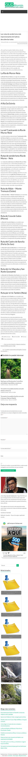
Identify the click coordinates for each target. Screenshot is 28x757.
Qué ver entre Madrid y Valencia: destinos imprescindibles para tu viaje (13, 345)
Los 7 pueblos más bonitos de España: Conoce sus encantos (13, 350)
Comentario (4, 417)
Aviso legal (15, 755)
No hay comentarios (7, 339)
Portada (6, 42)
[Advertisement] (14, 22)
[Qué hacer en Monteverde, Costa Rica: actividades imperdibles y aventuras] (11, 359)
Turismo (24, 336)
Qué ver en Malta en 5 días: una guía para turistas (13, 717)
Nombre (3, 439)
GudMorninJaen (6, 336)
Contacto (10, 755)
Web (2, 456)
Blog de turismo (22, 755)
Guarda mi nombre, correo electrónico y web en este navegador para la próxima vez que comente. (14, 466)
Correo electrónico (6, 448)
